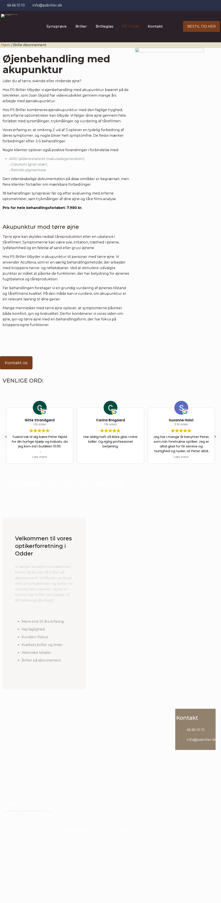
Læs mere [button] (39, 457)
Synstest (175, 826)
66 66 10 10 (196, 730)
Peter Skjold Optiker (185, 835)
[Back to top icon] (200, 894)
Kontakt (175, 844)
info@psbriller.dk (201, 740)
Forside (174, 817)
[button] (215, 436)
